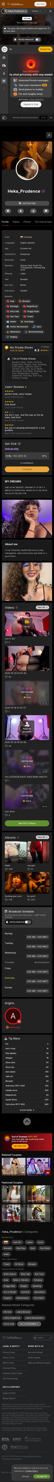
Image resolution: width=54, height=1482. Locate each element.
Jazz (38, 327)
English (40, 1338)
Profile (5, 222)
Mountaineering (36, 332)
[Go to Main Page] (17, 4)
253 (33, 900)
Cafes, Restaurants (19, 327)
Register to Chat (31, 104)
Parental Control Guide (12, 1373)
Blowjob (26, 301)
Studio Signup (34, 1358)
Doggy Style (33, 311)
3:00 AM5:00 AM (36, 937)
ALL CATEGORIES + (29, 1324)
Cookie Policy (31, 1471)
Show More (26, 1110)
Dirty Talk (14, 311)
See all (41, 607)
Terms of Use (8, 1358)
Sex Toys (14, 316)
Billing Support (9, 1398)
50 (10, 746)
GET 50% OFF (20, 1146)
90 (10, 677)
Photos (27, 222)
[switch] (28, 922)
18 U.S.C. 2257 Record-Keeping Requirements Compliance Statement (21, 1457)
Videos (36, 11)
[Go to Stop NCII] (19, 1447)
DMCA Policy (8, 1363)
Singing (13, 337)
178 (10, 900)
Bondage (14, 306)
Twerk (30, 316)
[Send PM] (46, 211)
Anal (12, 301)
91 (32, 869)
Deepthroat (32, 306)
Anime (13, 321)
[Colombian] (6, 1242)
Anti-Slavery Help (10, 1379)
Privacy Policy (9, 1352)
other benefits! (36, 99)
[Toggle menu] (3, 4)
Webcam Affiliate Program (39, 1363)
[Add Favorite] (5, 49)
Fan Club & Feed (43, 222)
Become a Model (35, 1352)
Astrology (28, 321)
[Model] (49, 135)
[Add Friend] (33, 211)
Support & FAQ (9, 1393)
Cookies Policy (9, 1368)
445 (10, 869)
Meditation (15, 332)
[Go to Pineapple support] (5, 1447)
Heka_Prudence (11, 1231)
